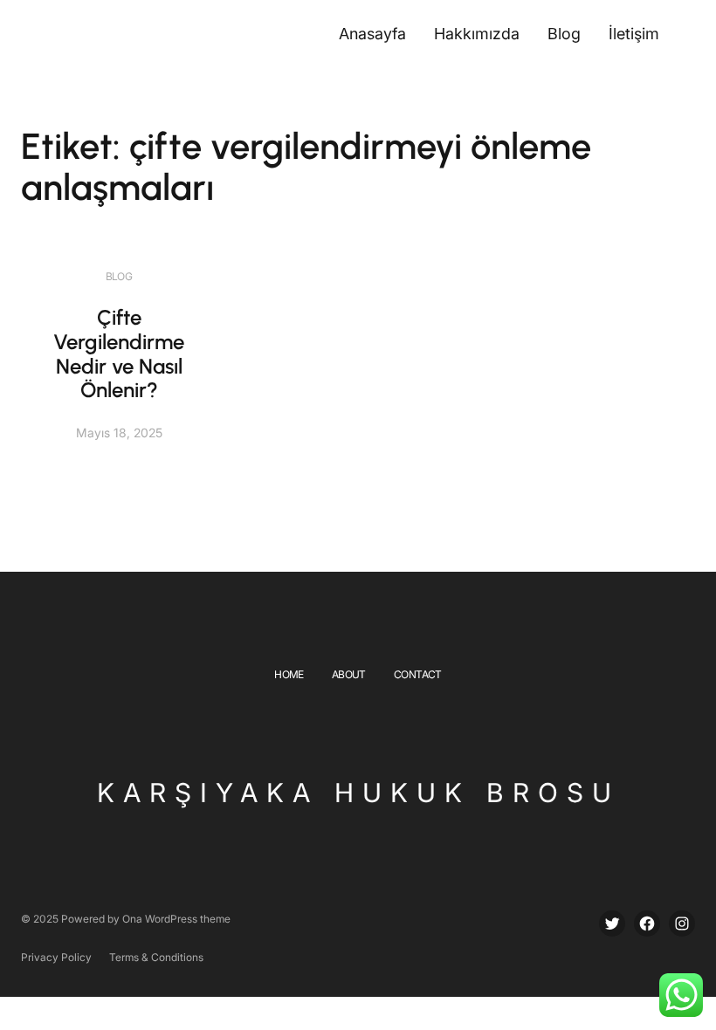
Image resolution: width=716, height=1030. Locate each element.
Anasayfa (372, 33)
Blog (119, 276)
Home (289, 674)
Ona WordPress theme (176, 918)
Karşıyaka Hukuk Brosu (358, 792)
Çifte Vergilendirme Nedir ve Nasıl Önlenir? (118, 353)
